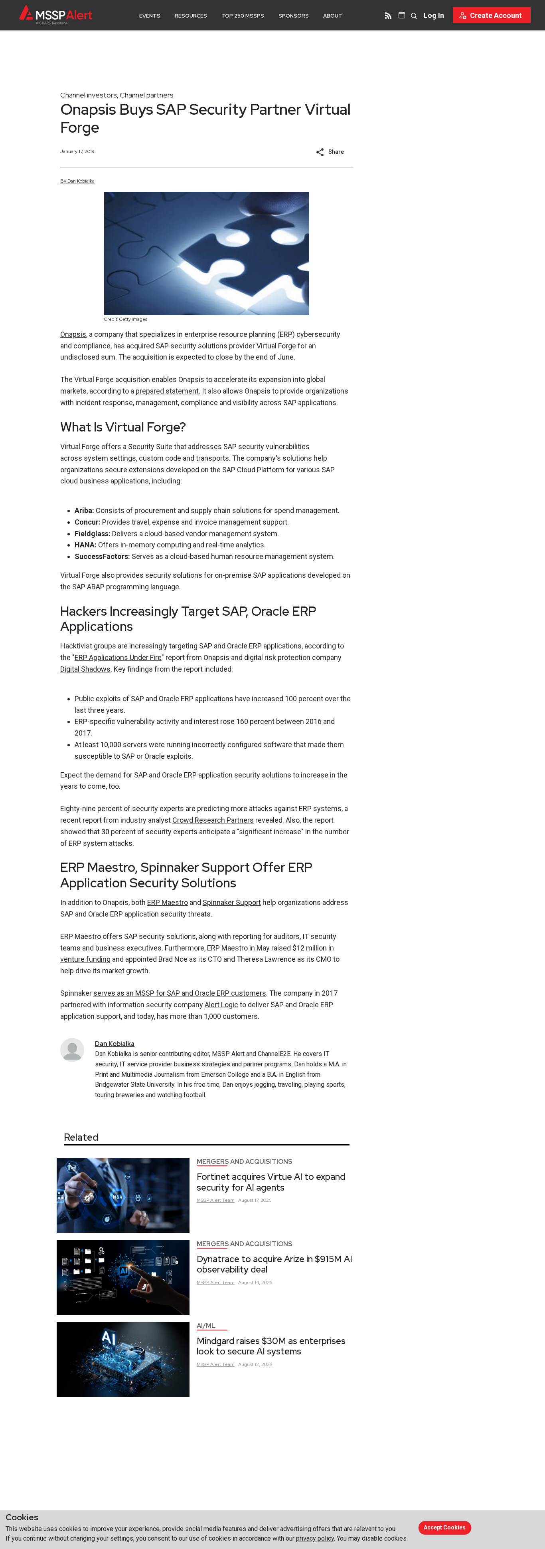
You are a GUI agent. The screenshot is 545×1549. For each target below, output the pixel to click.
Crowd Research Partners (213, 820)
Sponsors (293, 15)
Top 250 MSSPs (242, 15)
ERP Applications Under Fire (118, 657)
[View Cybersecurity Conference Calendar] (402, 15)
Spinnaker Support (232, 902)
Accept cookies (445, 1527)
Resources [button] (191, 15)
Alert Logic (221, 1004)
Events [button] (149, 15)
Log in (434, 15)
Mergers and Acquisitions (244, 1161)
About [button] (332, 15)
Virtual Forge (276, 346)
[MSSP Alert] (55, 15)
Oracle (237, 646)
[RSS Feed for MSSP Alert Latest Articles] (388, 15)
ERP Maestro (167, 902)
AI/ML (206, 1326)
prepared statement (167, 391)
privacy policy (315, 1538)
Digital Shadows (85, 669)
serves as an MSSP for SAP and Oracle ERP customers (179, 993)
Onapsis (73, 334)
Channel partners (147, 94)
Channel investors (88, 94)
